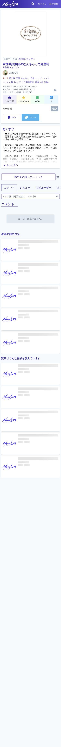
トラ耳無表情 (28, 82)
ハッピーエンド (42, 78)
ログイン (42, 4)
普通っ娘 (39, 82)
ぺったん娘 (8, 82)
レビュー (25, 187)
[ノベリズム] (10, 4)
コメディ (30, 59)
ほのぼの (25, 78)
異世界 (22, 59)
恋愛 (18, 78)
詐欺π (46, 82)
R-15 (5, 78)
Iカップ (17, 82)
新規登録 (53, 4)
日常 (32, 78)
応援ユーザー (43, 187)
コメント (9, 187)
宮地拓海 (13, 72)
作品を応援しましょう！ (28, 177)
